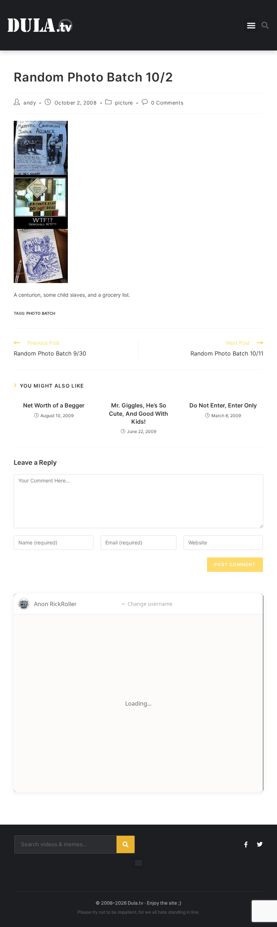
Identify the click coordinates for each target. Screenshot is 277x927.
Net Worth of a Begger (53, 405)
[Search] (125, 844)
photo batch (40, 313)
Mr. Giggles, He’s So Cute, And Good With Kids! (138, 413)
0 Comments (167, 103)
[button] (251, 25)
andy (29, 103)
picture (124, 103)
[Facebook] (246, 844)
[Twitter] (260, 844)
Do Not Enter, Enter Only (223, 405)
